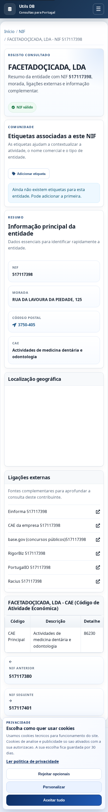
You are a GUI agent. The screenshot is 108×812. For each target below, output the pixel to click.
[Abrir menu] (98, 9)
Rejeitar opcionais (54, 774)
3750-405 (26, 324)
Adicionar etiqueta (31, 174)
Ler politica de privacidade (32, 761)
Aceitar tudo (54, 800)
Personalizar (54, 787)
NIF (22, 31)
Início (9, 31)
